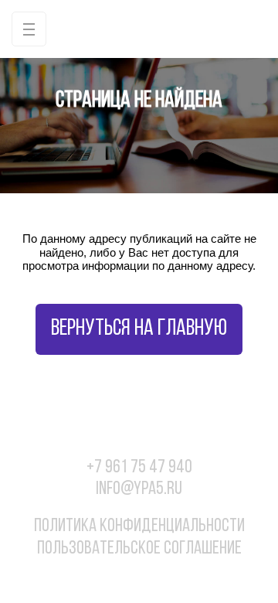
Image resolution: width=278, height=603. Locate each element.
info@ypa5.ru (139, 489)
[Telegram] (187, 578)
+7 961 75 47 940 (139, 467)
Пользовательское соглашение (139, 549)
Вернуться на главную (139, 329)
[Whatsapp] (123, 578)
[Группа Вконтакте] (92, 578)
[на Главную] (139, 29)
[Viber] (155, 578)
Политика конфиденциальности (139, 526)
